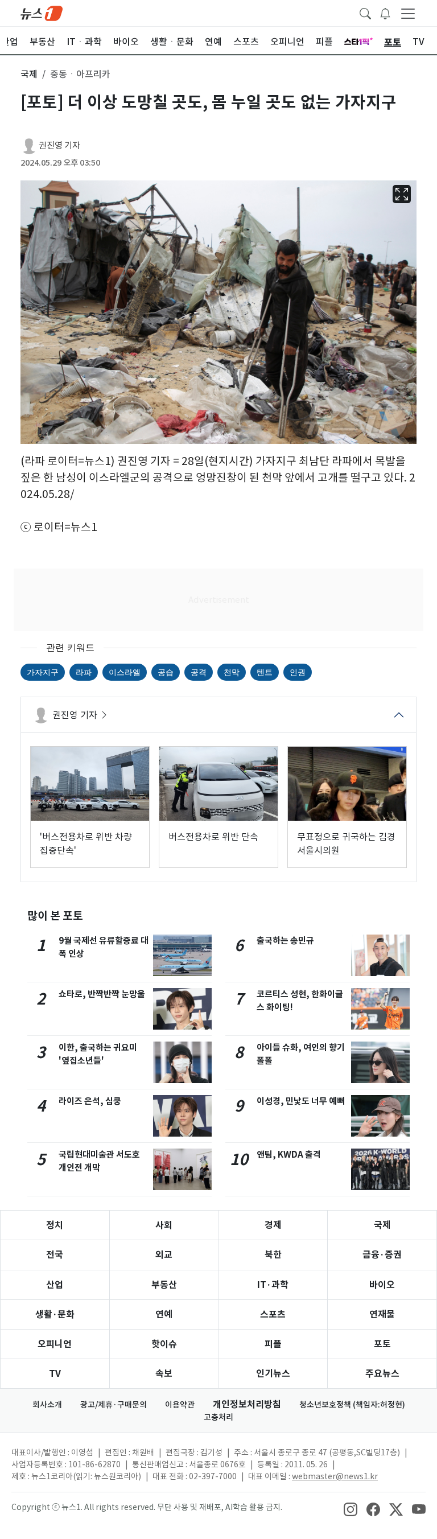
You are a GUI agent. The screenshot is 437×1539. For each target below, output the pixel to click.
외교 (163, 1255)
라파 (84, 672)
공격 (199, 672)
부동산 (164, 1285)
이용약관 (180, 1405)
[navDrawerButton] (408, 13)
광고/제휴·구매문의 (113, 1405)
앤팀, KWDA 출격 (289, 1154)
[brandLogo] (41, 12)
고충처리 (218, 1417)
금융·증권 (382, 1255)
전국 (54, 1255)
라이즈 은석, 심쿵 (90, 1101)
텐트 (265, 672)
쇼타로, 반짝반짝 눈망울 (102, 994)
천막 (232, 672)
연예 (163, 1314)
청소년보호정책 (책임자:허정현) (352, 1405)
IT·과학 (272, 1285)
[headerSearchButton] (365, 12)
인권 (298, 672)
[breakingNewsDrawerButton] (385, 12)
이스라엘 (125, 672)
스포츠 (273, 1314)
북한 (273, 1255)
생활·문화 (55, 1314)
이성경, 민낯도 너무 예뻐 (301, 1101)
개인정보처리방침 (247, 1404)
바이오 (382, 1285)
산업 (54, 1285)
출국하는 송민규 (285, 940)
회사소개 (47, 1405)
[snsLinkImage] (350, 1508)
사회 (163, 1225)
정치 (54, 1225)
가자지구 (43, 672)
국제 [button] (29, 74)
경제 (273, 1225)
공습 (166, 672)
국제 (382, 1225)
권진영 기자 (59, 145)
